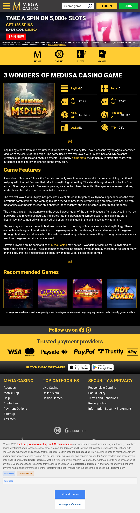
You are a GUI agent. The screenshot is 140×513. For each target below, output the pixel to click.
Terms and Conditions (103, 398)
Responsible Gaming (102, 387)
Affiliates (10, 419)
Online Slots (51, 393)
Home (37, 61)
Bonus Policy (97, 393)
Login (107, 6)
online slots (79, 158)
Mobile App (11, 393)
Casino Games (52, 398)
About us (10, 387)
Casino (59, 61)
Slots (81, 61)
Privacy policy (97, 403)
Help (7, 398)
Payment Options (15, 408)
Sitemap (9, 414)
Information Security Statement (109, 408)
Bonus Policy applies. (57, 45)
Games (102, 61)
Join (128, 6)
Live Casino (50, 387)
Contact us (11, 403)
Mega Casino (59, 245)
